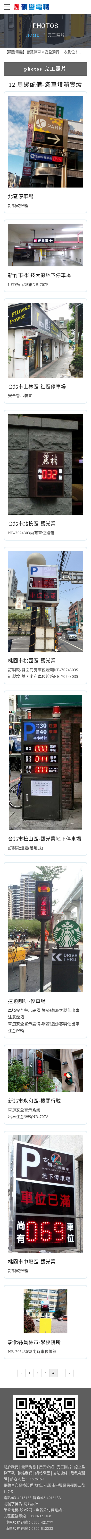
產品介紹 (46, 1467)
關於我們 (11, 1467)
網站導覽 (42, 1473)
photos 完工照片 (45, 69)
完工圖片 (64, 1467)
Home (32, 35)
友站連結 (60, 1473)
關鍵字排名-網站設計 (21, 1504)
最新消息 (28, 1467)
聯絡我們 (24, 1473)
